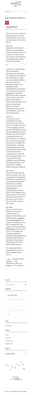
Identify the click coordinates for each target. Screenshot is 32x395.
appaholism (10, 263)
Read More (9, 254)
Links (16, 263)
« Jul (9, 314)
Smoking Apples (14, 220)
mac (20, 263)
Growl (16, 127)
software (9, 265)
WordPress (24, 391)
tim (9, 259)
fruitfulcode (14, 391)
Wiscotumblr (8, 325)
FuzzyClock (10, 188)
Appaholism (11, 27)
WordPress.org (9, 343)
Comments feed (9, 340)
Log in (7, 335)
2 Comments (19, 265)
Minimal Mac (10, 229)
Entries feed (8, 337)
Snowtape (9, 93)
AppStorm (21, 218)
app (16, 261)
